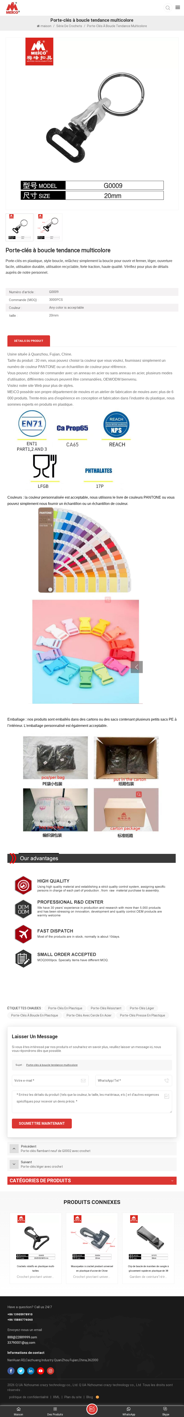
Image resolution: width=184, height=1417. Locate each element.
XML (56, 1397)
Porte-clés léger (142, 1008)
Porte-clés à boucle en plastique (34, 1015)
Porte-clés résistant (106, 1008)
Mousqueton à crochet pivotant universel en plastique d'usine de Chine (92, 1268)
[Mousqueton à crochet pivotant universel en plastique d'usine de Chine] (91, 1238)
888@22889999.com (22, 1337)
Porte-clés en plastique (65, 1008)
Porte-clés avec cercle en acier (89, 1015)
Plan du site (73, 1397)
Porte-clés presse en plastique (142, 1015)
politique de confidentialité (28, 1397)
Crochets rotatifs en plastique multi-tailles (36, 1268)
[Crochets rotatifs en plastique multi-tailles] (35, 1238)
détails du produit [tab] (28, 340)
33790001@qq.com (21, 1342)
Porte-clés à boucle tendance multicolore (52, 1065)
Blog (89, 1397)
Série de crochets (69, 26)
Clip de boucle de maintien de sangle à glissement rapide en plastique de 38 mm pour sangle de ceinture (148, 1269)
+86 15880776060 (20, 1319)
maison (46, 26)
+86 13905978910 (20, 1314)
